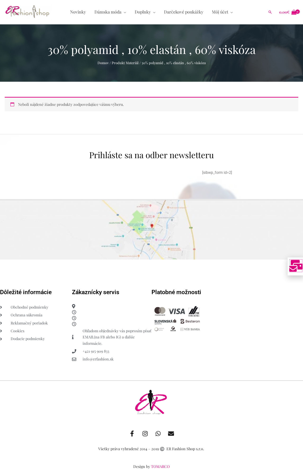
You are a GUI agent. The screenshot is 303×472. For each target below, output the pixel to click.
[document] (151, 236)
